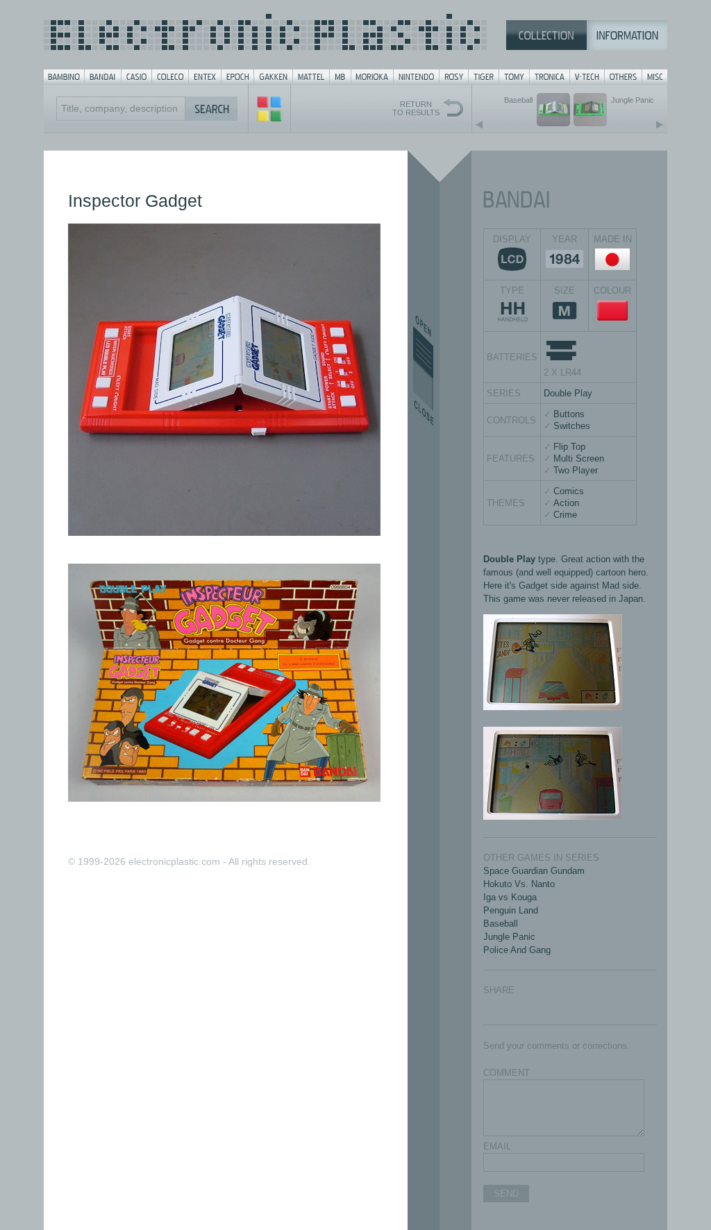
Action (566, 503)
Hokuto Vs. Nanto (519, 884)
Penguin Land (510, 910)
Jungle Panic (509, 937)
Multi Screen (578, 458)
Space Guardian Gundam (534, 871)
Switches (571, 426)
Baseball (500, 923)
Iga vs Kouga (510, 897)
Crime (565, 514)
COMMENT (506, 1073)
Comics (568, 491)
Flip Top (569, 446)
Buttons (569, 414)
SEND (506, 1193)
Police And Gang (517, 950)
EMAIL (497, 1146)
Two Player (575, 470)
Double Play (568, 393)
